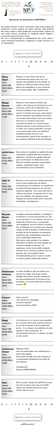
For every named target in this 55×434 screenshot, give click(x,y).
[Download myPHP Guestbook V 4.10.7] (27, 425)
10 (36, 61)
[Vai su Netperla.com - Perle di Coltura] (27, 8)
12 (45, 61)
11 (41, 61)
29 (52, 61)
